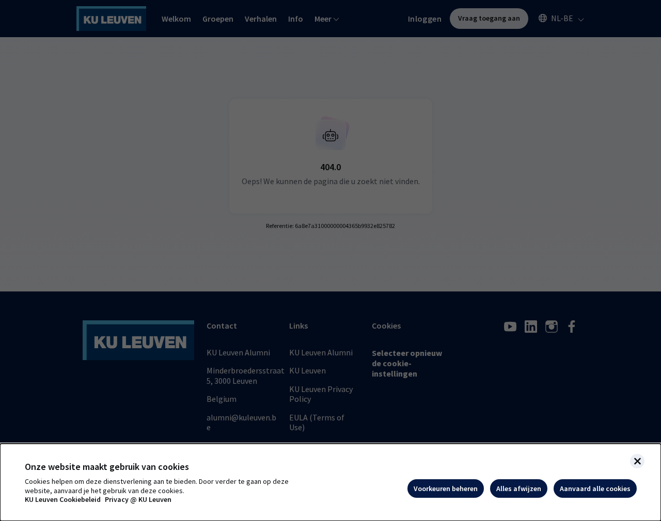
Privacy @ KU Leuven (138, 499)
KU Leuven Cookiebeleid (63, 499)
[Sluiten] (637, 461)
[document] (330, 482)
